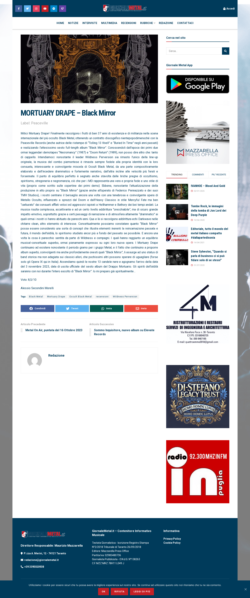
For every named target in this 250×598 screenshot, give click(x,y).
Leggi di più (142, 591)
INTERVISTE (89, 23)
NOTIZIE (73, 23)
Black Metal (36, 296)
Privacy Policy (172, 538)
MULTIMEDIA (109, 23)
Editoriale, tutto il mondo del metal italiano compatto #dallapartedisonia (209, 233)
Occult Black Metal (80, 296)
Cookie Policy (171, 542)
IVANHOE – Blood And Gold (208, 186)
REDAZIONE (166, 23)
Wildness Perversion (125, 296)
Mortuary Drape (56, 296)
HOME (60, 23)
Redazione (56, 355)
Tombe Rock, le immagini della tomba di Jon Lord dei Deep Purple (208, 210)
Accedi (230, 8)
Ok (103, 591)
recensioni (102, 296)
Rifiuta (119, 591)
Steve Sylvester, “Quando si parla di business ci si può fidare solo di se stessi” (209, 256)
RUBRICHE (146, 23)
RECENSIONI (128, 23)
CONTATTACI (185, 23)
